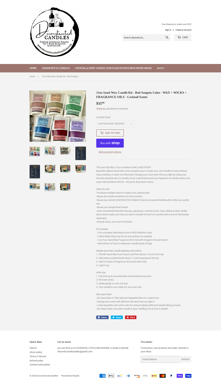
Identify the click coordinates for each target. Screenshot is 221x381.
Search (33, 348)
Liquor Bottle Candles (56, 68)
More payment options (110, 152)
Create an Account (183, 30)
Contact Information (40, 364)
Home (33, 68)
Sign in (168, 30)
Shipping (100, 108)
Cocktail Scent (103, 117)
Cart (185, 37)
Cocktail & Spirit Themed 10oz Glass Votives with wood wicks (113, 68)
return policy (36, 352)
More (160, 68)
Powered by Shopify (70, 376)
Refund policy (36, 360)
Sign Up (185, 359)
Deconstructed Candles (47, 376)
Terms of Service (38, 356)
